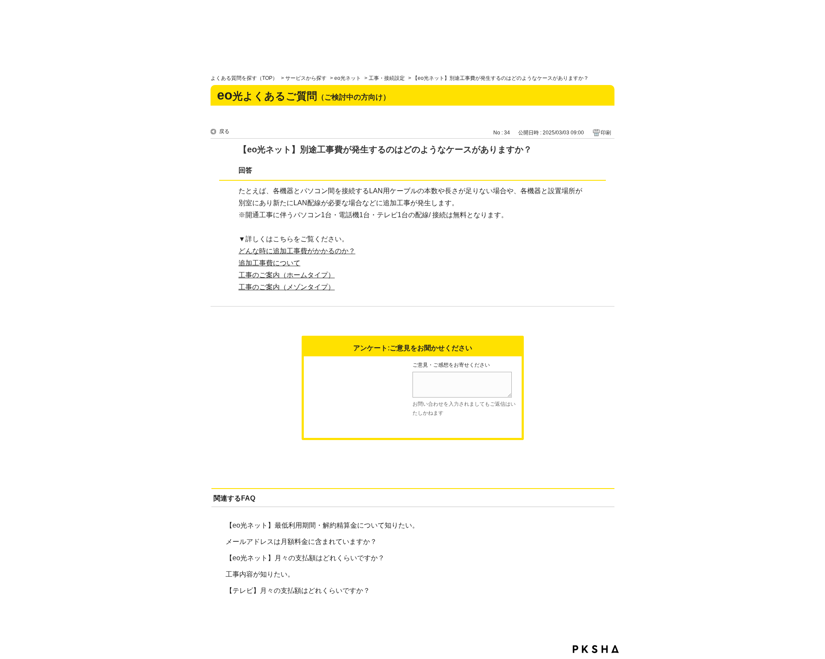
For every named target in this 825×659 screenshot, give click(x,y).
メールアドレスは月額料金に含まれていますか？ (301, 541)
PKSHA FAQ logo (596, 649)
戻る (224, 131)
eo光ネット (347, 78)
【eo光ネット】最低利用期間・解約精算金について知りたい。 (322, 525)
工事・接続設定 (387, 78)
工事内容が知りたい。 (260, 574)
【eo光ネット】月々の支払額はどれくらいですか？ (305, 558)
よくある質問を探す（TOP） (244, 78)
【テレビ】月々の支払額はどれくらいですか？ (298, 590)
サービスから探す (306, 78)
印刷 (606, 133)
